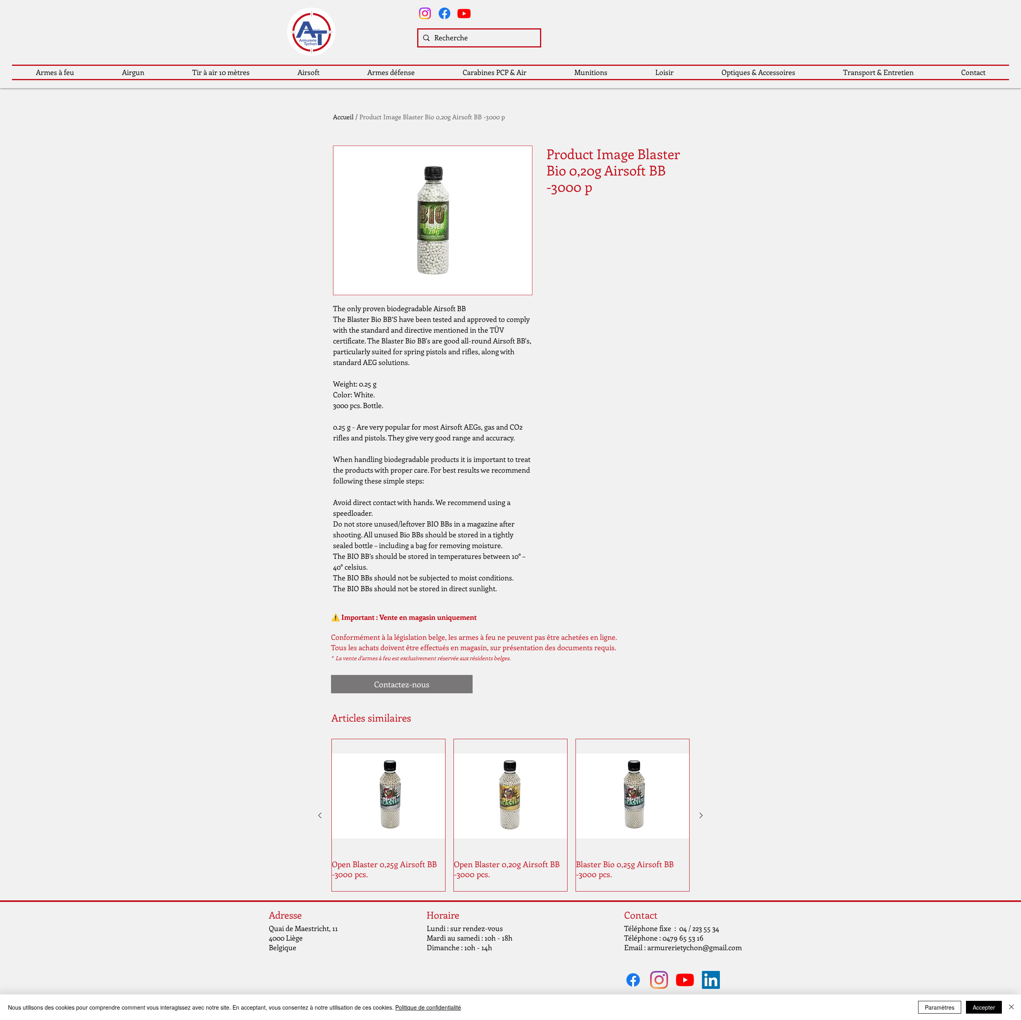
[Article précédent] (320, 815)
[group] (510, 815)
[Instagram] (425, 13)
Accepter (984, 1007)
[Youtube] (464, 13)
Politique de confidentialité (428, 1007)
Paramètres (939, 1007)
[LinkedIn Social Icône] (711, 980)
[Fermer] (1011, 1007)
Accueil (343, 116)
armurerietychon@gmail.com (694, 947)
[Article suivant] (701, 815)
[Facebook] (444, 13)
